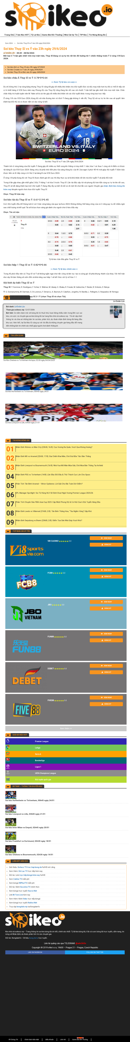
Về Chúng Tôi (13, 1039)
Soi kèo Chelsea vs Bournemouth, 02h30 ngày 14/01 (29, 854)
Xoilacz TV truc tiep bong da (30, 867)
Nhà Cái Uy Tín (71, 35)
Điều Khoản (49, 1039)
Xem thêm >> (66, 728)
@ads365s (81, 943)
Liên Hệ (63, 1039)
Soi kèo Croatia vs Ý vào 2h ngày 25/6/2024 (25, 70)
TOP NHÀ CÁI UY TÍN (21, 531)
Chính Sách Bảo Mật (32, 1039)
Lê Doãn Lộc (19, 307)
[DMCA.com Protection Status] (65, 993)
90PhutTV (23, 883)
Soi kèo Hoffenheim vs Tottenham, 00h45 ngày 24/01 (27, 391)
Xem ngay (108, 538)
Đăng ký (107, 544)
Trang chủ (9, 35)
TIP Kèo (83, 35)
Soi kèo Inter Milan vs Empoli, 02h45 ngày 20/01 (27, 827)
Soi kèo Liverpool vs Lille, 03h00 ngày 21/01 (22, 423)
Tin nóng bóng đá (97, 35)
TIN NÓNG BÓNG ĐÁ (21, 440)
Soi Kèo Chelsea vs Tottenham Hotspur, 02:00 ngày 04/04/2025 (29, 360)
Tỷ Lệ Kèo (35, 35)
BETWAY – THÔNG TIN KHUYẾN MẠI (27, 786)
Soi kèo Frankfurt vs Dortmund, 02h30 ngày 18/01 (28, 841)
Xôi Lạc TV (23, 871)
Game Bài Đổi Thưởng (52, 35)
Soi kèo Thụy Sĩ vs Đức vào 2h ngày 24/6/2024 (26, 72)
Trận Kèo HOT (22, 35)
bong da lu (33, 938)
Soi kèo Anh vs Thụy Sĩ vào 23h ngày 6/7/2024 (26, 67)
